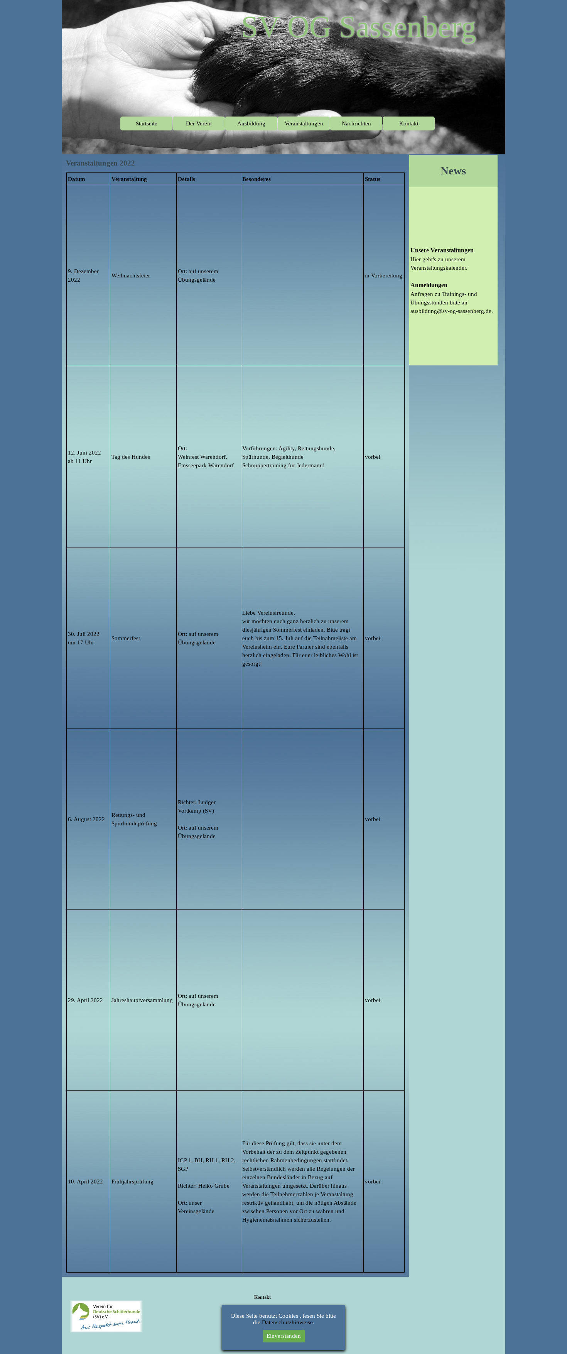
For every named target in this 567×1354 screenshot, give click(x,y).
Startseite (146, 123)
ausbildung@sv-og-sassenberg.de (450, 311)
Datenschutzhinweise (287, 1322)
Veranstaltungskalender (438, 268)
